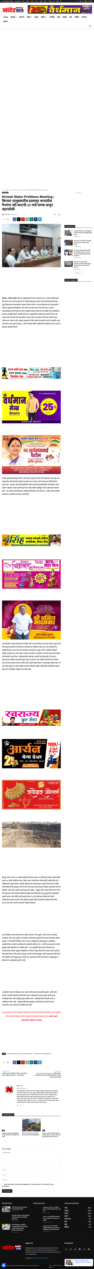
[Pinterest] (23, 219)
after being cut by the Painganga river (42, 1054)
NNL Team (8, 214)
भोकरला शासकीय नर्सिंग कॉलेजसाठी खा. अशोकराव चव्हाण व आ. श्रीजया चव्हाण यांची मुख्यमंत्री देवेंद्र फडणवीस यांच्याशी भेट (51, 1135)
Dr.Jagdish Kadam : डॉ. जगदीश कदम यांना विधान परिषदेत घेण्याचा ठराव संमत (52, 1209)
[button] (90, 26)
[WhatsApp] (27, 219)
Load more (77, 273)
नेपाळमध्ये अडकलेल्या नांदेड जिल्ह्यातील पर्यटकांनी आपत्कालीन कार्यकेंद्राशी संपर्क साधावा (10, 1135)
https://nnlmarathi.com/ (22, 1088)
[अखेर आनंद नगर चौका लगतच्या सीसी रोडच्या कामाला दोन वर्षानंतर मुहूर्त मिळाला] (31, 1124)
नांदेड (7, 190)
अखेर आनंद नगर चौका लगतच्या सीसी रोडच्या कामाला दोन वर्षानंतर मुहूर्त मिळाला (31, 1134)
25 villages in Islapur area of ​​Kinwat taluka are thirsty (19, 1054)
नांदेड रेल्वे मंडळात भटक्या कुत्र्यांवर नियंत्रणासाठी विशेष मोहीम (19, 1208)
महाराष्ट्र (7, 192)
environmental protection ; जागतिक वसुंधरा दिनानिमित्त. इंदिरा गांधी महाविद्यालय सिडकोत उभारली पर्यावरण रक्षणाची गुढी (48, 1075)
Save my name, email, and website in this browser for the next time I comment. (28, 1185)
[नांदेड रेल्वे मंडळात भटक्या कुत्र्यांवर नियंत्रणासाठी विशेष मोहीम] (6, 1209)
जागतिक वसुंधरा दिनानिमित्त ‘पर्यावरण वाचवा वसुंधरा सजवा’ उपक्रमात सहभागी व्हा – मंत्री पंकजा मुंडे (14, 1074)
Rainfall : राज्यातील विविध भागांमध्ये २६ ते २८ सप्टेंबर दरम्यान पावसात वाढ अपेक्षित (51, 1218)
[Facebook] (78, 1)
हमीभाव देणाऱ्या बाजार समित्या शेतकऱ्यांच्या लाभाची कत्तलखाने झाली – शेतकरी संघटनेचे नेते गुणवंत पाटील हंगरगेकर (83, 264)
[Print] (35, 219)
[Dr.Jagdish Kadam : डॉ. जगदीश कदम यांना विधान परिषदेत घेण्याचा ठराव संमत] (37, 1209)
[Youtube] (91, 1)
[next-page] (6, 1141)
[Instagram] (81, 1)
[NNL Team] (3, 215)
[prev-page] (3, 1141)
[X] (88, 1)
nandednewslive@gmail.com (40, 1258)
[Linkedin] (83, 1)
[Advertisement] (47, 42)
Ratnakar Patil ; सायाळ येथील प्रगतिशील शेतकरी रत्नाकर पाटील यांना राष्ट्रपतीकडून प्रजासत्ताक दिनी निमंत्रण (51, 1228)
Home (3, 190)
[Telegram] (86, 1)
